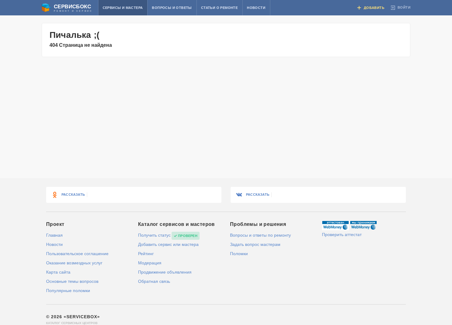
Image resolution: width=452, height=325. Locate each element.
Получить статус (154, 235)
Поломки (239, 253)
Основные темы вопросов (72, 281)
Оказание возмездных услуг (74, 262)
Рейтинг (146, 253)
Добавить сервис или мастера (168, 244)
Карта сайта (58, 272)
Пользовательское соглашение (77, 253)
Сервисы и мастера (123, 8)
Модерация (149, 262)
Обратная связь (154, 281)
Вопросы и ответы (172, 8)
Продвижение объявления (165, 272)
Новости (256, 8)
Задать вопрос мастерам (255, 244)
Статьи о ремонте (219, 8)
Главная (54, 235)
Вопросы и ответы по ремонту (260, 235)
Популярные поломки (68, 290)
